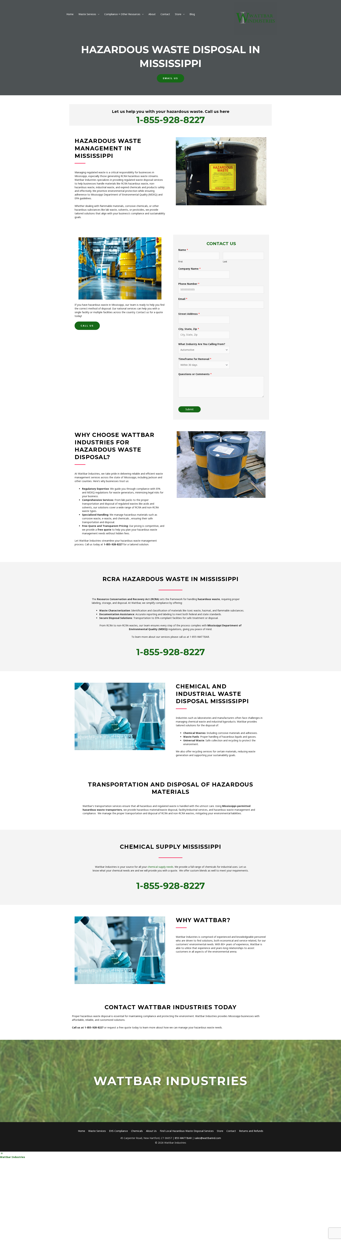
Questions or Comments (195, 374)
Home (70, 14)
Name (183, 250)
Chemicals (137, 1131)
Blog (192, 14)
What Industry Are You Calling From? (201, 344)
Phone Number (188, 283)
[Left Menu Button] (2, 1153)
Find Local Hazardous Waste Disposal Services (187, 1131)
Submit (189, 409)
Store (178, 14)
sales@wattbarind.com (207, 1138)
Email (182, 299)
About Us (151, 1131)
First (180, 261)
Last (225, 261)
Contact (165, 14)
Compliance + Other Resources (122, 14)
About (152, 14)
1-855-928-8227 (170, 119)
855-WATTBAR (183, 1138)
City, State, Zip (188, 329)
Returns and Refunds (251, 1131)
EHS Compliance (118, 1131)
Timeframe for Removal (194, 359)
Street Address (189, 313)
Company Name (189, 268)
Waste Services (87, 14)
